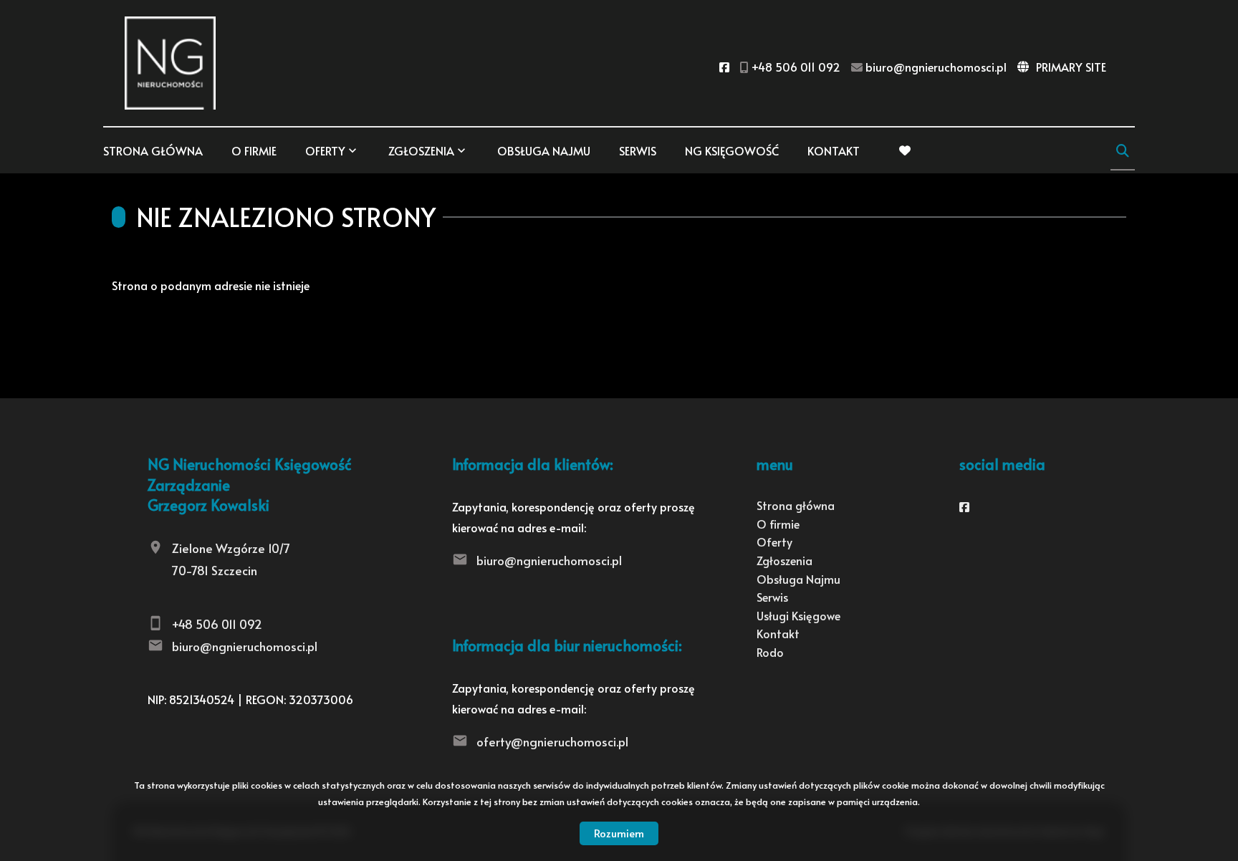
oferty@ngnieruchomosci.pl (552, 741)
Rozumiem (619, 832)
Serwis (637, 150)
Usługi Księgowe (798, 615)
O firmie (254, 150)
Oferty (325, 150)
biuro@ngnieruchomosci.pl (244, 646)
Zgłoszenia (784, 560)
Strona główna (153, 150)
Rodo (770, 652)
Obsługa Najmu (543, 150)
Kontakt (833, 150)
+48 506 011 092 (217, 623)
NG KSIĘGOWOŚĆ (732, 150)
